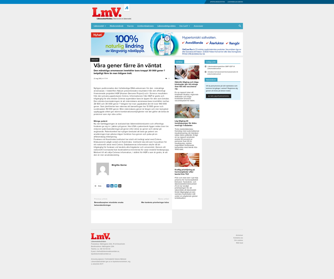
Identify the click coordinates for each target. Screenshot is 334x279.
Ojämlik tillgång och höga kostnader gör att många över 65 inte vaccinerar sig (187, 85)
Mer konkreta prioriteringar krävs (155, 202)
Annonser (198, 26)
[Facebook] (108, 185)
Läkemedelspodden (166, 26)
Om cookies (238, 240)
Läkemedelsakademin (235, 2)
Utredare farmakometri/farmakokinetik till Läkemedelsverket (222, 73)
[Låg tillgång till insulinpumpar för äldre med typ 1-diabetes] (187, 117)
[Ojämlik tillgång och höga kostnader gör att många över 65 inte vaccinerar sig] (187, 78)
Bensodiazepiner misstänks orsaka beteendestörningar (108, 203)
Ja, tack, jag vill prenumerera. (218, 96)
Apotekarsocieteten (217, 2)
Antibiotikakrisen (145, 26)
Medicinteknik (116, 26)
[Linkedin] (112, 185)
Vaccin (130, 26)
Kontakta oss (238, 238)
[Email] (115, 185)
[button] (240, 26)
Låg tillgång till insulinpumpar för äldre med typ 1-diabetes (186, 123)
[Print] (119, 185)
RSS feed (239, 243)
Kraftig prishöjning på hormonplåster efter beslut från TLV (185, 171)
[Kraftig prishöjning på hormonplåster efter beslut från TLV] (187, 166)
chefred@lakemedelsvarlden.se (107, 251)
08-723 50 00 (105, 249)
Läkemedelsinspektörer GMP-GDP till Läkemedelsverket (221, 67)
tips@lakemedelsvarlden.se (101, 254)
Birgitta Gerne (119, 165)
